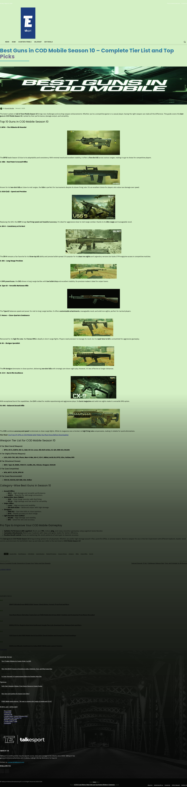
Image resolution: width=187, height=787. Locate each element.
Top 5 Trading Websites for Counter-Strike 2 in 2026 (16, 661)
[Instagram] (7, 771)
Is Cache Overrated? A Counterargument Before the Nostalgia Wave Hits (21, 676)
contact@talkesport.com (16, 762)
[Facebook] (2, 771)
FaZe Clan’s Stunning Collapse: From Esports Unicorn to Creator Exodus (22, 686)
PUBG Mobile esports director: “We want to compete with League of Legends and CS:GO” (27, 701)
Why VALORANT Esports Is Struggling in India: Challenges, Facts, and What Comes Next (27, 669)
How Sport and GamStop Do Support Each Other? (16, 693)
